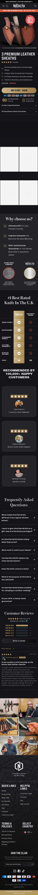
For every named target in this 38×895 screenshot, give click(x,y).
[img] (6, 654)
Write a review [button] (19, 641)
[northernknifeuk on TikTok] (23, 870)
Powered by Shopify (19, 893)
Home (4, 791)
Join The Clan (19, 853)
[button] (7, 62)
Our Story (5, 805)
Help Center (24, 804)
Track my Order (8, 815)
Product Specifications (11, 105)
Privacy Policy (7, 838)
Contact (5, 811)
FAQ (3, 808)
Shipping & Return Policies (8, 843)
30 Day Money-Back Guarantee (14, 111)
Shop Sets (5, 798)
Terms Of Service (8, 831)
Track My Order (26, 794)
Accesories (6, 801)
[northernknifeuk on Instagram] (14, 870)
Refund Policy (7, 835)
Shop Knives (6, 794)
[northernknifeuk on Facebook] (19, 870)
